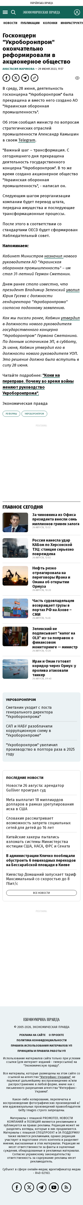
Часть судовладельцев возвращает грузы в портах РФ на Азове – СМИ (53, 607)
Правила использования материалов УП (41, 1045)
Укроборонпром (34, 413)
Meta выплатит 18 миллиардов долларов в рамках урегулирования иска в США (40, 804)
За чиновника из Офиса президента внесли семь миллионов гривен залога (55, 519)
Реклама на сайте (32, 1035)
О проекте (56, 1035)
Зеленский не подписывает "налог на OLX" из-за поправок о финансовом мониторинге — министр (55, 637)
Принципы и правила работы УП (41, 1050)
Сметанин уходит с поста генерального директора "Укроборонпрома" (29, 712)
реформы (11, 413)
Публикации (30, 23)
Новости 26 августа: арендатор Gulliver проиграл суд (35, 788)
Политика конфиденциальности (42, 1040)
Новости (10, 23)
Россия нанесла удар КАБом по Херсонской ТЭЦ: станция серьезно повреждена (53, 547)
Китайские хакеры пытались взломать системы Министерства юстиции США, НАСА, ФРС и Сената (38, 841)
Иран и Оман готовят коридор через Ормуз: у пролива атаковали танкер (54, 668)
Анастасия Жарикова (19, 68)
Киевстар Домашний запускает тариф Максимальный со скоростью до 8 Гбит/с (41, 879)
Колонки (50, 23)
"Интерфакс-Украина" (55, 1077)
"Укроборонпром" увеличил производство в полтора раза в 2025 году (40, 749)
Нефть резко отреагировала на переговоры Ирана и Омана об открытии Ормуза (51, 577)
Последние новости (24, 778)
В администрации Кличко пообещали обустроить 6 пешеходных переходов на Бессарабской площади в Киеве (41, 860)
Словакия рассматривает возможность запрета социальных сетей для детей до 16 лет (38, 823)
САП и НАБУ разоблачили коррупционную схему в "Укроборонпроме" (29, 731)
